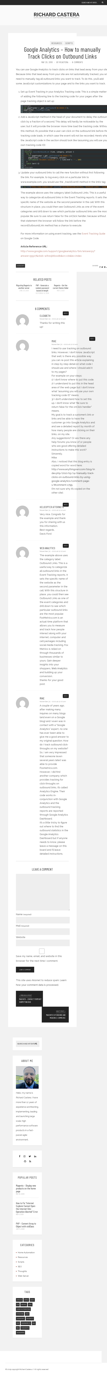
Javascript (20, 265)
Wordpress (20, 1332)
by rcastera (62, 62)
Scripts (69, 43)
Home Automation (26, 1252)
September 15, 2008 (42, 293)
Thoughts (22, 1271)
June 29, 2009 (24, 290)
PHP (18, 1323)
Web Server (23, 1276)
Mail (22, 925)
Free (30, 1304)
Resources (57, 43)
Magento (29, 1318)
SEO (20, 1266)
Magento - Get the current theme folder (61, 286)
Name (23, 914)
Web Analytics (59, 668)
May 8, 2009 (60, 290)
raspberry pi (26, 1323)
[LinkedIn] (35, 1156)
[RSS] (30, 1161)
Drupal (23, 1304)
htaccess (20, 1314)
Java (27, 1314)
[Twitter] (30, 1156)
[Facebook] (19, 1156)
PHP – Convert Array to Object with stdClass (26, 1225)
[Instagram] (24, 1156)
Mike (42, 698)
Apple (26, 1300)
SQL (18, 1328)
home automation (23, 1309)
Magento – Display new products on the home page (26, 1188)
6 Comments (77, 62)
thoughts (25, 1328)
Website (20, 937)
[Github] (25, 1161)
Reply (66, 313)
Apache (19, 1300)
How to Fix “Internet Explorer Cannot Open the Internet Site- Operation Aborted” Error (27, 1207)
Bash (32, 1300)
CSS (18, 1304)
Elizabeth (45, 315)
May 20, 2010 (47, 62)
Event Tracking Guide (93, 233)
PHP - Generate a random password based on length (42, 288)
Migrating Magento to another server (24, 286)
